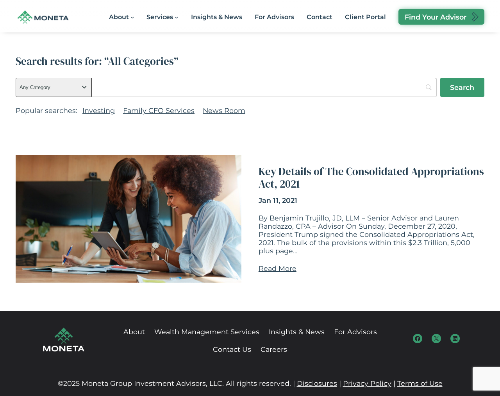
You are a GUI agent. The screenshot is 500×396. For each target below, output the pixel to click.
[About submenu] (132, 17)
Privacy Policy (367, 383)
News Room (224, 110)
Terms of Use (420, 383)
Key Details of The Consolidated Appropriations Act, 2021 (371, 177)
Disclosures (317, 383)
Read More (277, 268)
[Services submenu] (177, 17)
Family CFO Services (159, 110)
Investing (98, 110)
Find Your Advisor (435, 17)
